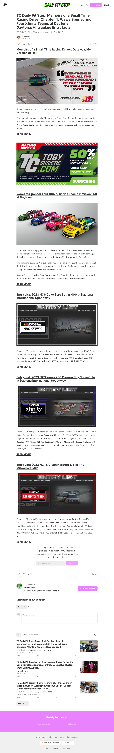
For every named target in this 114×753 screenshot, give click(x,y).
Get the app (67, 743)
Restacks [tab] (31, 607)
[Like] (18, 44)
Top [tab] (19, 635)
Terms (62, 737)
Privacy (55, 737)
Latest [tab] (25, 635)
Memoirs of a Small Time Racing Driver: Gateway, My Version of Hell (53, 51)
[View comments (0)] (24, 44)
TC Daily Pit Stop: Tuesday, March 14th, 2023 (33, 650)
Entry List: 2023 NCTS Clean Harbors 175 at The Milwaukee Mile (50, 466)
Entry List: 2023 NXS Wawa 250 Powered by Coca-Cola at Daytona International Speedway (55, 378)
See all (21, 704)
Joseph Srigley (27, 36)
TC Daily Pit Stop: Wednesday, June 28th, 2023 (34, 692)
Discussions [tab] (33, 635)
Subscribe (96, 5)
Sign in (107, 5)
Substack (46, 748)
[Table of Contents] (2, 376)
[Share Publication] (86, 5)
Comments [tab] (22, 607)
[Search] (81, 5)
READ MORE (23, 133)
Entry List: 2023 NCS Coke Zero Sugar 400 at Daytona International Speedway (54, 296)
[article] (57, 648)
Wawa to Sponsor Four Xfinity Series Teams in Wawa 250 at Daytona (56, 195)
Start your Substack (51, 743)
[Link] (13, 51)
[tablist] (26, 607)
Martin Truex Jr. (22, 671)
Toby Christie (31, 652)
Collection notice (71, 737)
